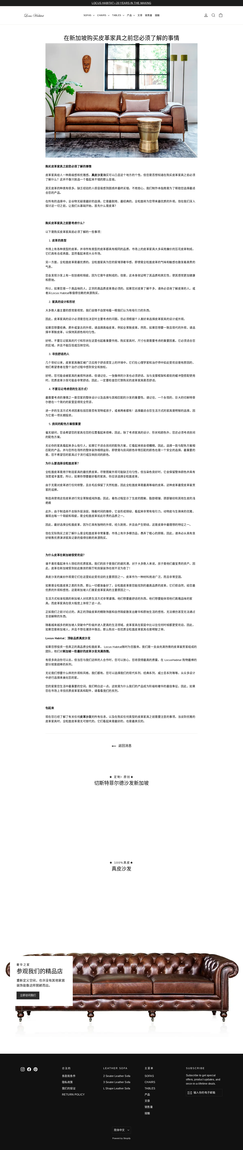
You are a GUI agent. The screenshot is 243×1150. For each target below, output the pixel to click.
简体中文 (119, 1130)
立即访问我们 (28, 995)
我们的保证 (69, 1088)
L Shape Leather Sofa (116, 1088)
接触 (157, 15)
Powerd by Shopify (121, 1138)
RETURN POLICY (73, 1094)
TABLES (117, 15)
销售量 (148, 15)
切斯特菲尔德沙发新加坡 (121, 783)
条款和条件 (69, 1076)
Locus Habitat (60, 293)
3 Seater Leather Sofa (116, 1082)
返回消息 (124, 746)
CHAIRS (102, 15)
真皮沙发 (121, 868)
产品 (129, 15)
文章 (140, 15)
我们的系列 (110, 690)
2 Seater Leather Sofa (116, 1076)
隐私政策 (67, 1082)
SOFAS (87, 15)
